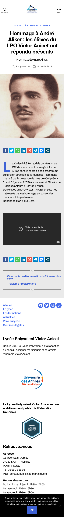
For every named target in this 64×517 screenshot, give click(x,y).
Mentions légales (13, 325)
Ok (32, 510)
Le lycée (8, 309)
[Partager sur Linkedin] (23, 150)
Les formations (12, 313)
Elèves (34, 25)
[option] (32, 379)
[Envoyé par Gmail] (29, 150)
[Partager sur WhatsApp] (17, 150)
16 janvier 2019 (44, 66)
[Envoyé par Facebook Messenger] (41, 150)
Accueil (7, 305)
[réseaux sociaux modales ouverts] (47, 150)
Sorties (45, 25)
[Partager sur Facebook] (5, 150)
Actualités (21, 25)
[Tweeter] (11, 150)
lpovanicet (25, 66)
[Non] (60, 505)
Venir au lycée (11, 321)
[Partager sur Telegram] (35, 150)
